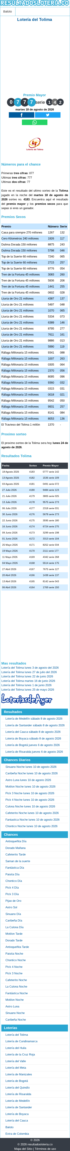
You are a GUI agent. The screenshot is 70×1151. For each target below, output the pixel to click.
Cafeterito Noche (16, 980)
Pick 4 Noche (13, 966)
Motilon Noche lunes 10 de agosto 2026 (30, 786)
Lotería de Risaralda (18, 1094)
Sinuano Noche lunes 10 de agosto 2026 (30, 766)
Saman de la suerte (17, 861)
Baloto (7, 11)
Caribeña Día (13, 920)
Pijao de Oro (13, 900)
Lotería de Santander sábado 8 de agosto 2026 (35, 725)
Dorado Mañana (15, 848)
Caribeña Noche (15, 1019)
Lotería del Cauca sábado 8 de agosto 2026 (32, 731)
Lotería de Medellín (17, 1100)
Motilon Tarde (13, 933)
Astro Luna (12, 1006)
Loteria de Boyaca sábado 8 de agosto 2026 (33, 738)
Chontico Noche (15, 960)
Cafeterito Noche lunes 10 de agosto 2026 (32, 813)
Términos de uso (45, 1148)
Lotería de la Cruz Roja (20, 1054)
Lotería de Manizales (18, 1074)
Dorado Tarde (13, 940)
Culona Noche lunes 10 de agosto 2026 (30, 806)
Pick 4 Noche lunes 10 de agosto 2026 (29, 799)
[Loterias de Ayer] (26, 704)
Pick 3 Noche (13, 973)
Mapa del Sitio (23, 1148)
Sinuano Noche (15, 1013)
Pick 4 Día (12, 887)
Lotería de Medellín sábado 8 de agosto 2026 (33, 718)
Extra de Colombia (17, 1133)
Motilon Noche (14, 999)
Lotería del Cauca (16, 1120)
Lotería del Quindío (17, 1087)
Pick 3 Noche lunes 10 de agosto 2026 (29, 793)
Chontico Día (13, 881)
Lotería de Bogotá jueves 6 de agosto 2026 (32, 745)
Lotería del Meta (15, 1067)
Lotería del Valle (15, 1061)
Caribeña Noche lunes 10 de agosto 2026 (31, 773)
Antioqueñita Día (15, 841)
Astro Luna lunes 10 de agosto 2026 (28, 780)
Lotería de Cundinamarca (21, 1041)
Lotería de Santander (18, 1107)
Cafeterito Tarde (15, 854)
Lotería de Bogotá (16, 1081)
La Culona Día (14, 927)
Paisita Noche (14, 953)
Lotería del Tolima (16, 1034)
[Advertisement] (35, 57)
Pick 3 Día (12, 894)
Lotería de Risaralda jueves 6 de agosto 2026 (34, 751)
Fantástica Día (14, 867)
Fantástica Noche (16, 993)
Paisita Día (12, 874)
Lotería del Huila (15, 1048)
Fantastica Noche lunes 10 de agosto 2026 (32, 819)
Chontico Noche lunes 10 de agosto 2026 (31, 826)
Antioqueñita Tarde (17, 947)
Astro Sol (11, 907)
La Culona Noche (16, 986)
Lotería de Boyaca (17, 1114)
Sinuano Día (13, 914)
